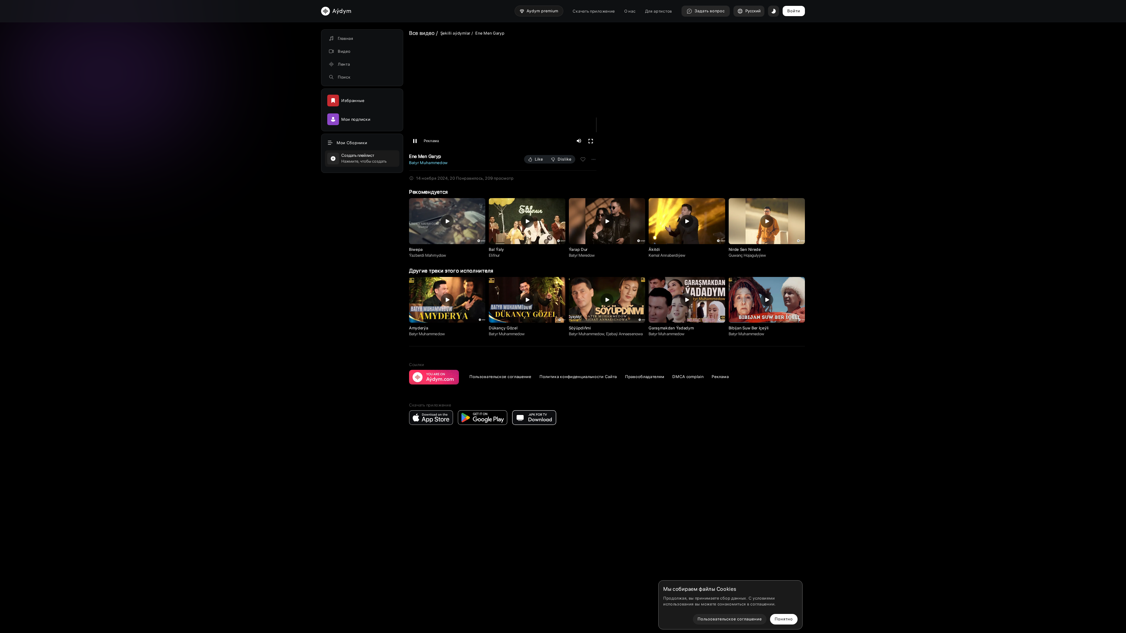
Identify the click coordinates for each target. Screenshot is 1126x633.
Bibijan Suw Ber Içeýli (749, 328)
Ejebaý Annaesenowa (624, 333)
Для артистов (658, 11)
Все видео (422, 33)
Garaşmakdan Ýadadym (671, 328)
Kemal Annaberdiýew (667, 255)
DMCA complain (687, 376)
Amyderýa (418, 328)
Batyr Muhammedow (428, 162)
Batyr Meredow (582, 255)
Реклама (720, 376)
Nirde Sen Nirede (745, 249)
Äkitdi (654, 249)
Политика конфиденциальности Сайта (578, 376)
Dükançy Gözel (503, 328)
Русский (753, 10)
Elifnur (494, 255)
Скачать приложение (594, 11)
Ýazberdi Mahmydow (427, 255)
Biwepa (416, 249)
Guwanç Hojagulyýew (747, 255)
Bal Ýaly (496, 249)
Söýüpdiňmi (580, 328)
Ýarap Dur (578, 249)
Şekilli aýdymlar (455, 33)
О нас (630, 11)
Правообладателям (644, 376)
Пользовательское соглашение (500, 376)
